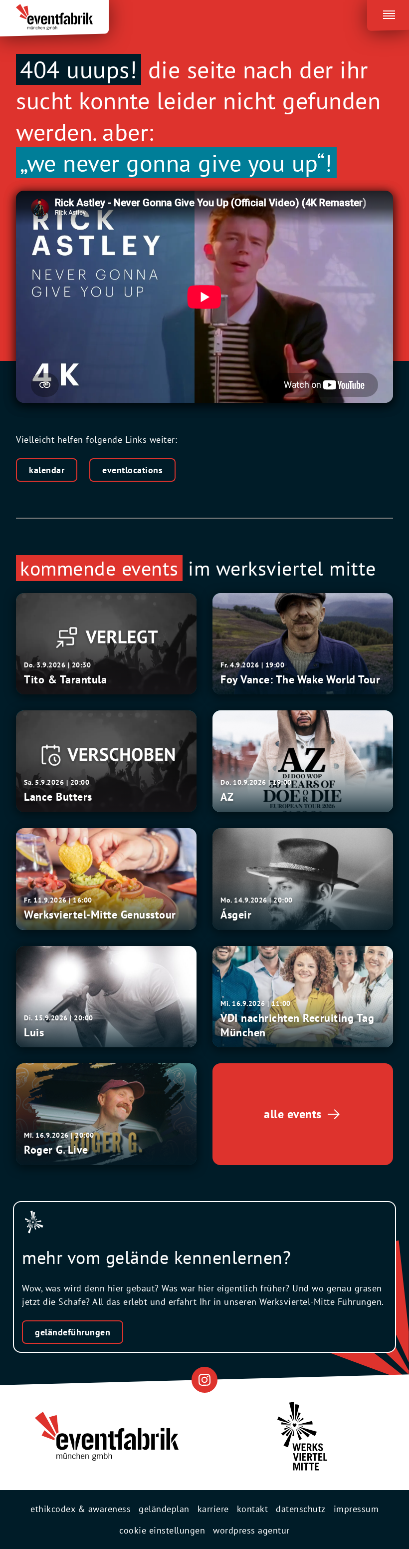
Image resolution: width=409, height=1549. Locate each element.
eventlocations (132, 470)
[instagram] (204, 1379)
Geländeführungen (72, 1332)
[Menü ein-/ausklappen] (388, 13)
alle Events (293, 1114)
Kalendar (46, 470)
